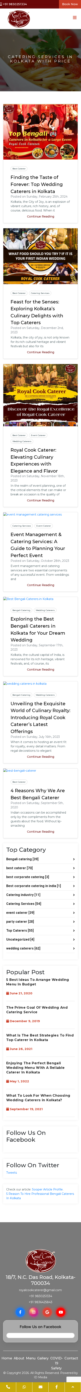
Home (6, 1358)
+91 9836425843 (40, 1302)
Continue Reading (40, 216)
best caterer (19, 168)
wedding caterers (21, 441)
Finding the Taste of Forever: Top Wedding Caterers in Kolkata (37, 184)
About (19, 1358)
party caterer (20, 922)
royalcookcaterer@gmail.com (40, 1290)
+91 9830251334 (15, 4)
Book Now (70, 4)
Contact (71, 1358)
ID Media (40, 1377)
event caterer (38, 435)
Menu (31, 1358)
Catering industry (23, 895)
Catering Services (40, 293)
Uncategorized (20, 939)
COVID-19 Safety (56, 1363)
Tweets (11, 1172)
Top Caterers (20, 930)
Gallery (43, 1358)
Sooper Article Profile (47, 1189)
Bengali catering (21, 610)
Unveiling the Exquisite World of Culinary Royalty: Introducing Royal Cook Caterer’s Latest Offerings (40, 717)
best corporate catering (27, 877)
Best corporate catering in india (33, 886)
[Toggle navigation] (73, 19)
